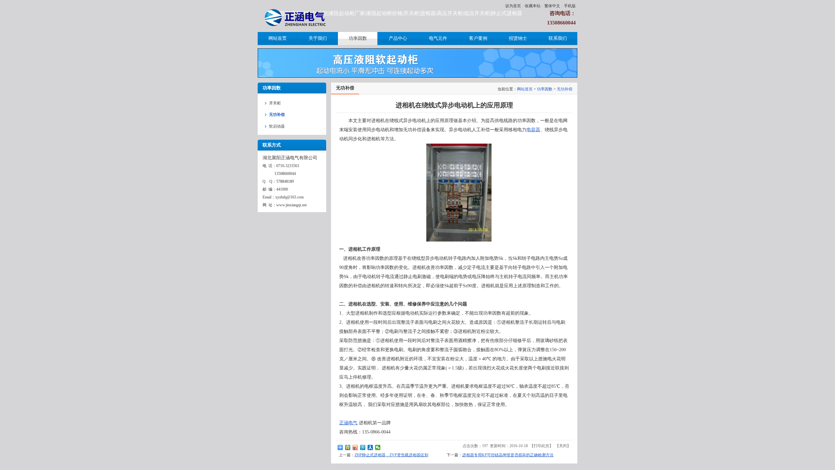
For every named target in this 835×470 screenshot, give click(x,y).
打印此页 (541, 446)
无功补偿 (564, 89)
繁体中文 (552, 6)
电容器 (533, 129)
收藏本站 (532, 6)
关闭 (563, 446)
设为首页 (513, 6)
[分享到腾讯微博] (363, 447)
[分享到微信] (378, 447)
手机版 (570, 6)
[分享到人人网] (370, 447)
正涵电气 (348, 422)
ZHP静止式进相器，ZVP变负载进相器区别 (391, 455)
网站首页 (525, 89)
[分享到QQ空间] (348, 447)
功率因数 (545, 89)
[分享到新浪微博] (355, 447)
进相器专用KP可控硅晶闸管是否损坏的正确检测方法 (508, 455)
